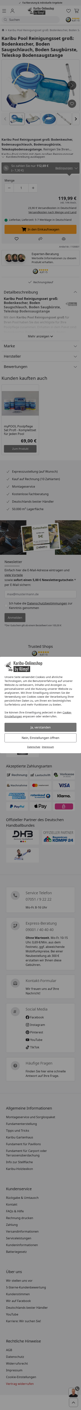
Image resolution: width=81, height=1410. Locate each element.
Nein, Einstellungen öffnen (40, 738)
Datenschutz (33, 747)
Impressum (48, 747)
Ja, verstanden (41, 727)
